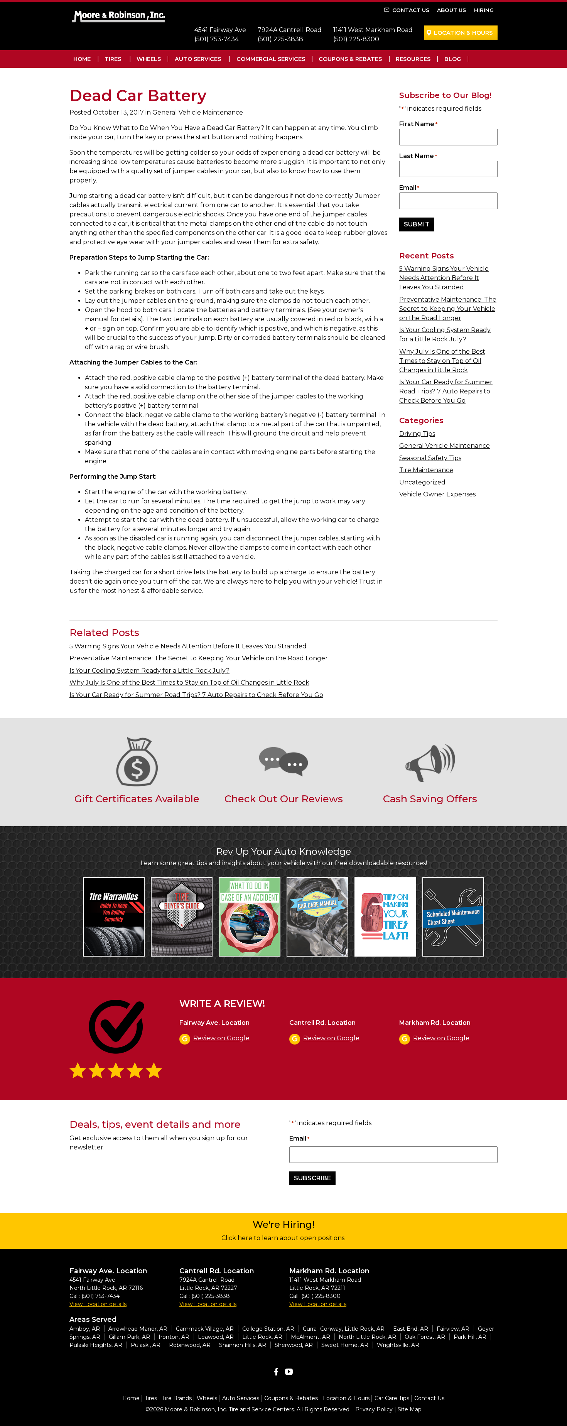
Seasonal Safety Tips (430, 458)
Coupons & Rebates (350, 59)
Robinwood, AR (190, 1345)
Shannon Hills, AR (242, 1345)
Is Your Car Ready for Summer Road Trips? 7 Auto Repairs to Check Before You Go (446, 391)
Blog (452, 59)
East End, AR (410, 1328)
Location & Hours (463, 32)
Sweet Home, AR (344, 1345)
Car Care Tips (392, 1398)
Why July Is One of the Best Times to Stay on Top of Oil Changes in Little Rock (442, 361)
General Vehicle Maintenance (444, 445)
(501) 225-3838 (280, 39)
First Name (418, 124)
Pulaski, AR (145, 1345)
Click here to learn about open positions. (283, 1238)
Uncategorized (422, 482)
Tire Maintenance (426, 470)
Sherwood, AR (294, 1345)
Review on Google (221, 1038)
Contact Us (410, 10)
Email (409, 187)
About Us (451, 10)
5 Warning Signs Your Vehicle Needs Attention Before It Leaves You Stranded (444, 278)
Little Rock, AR (262, 1336)
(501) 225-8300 (356, 39)
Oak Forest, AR (425, 1336)
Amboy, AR (84, 1328)
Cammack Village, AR (205, 1328)
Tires (113, 59)
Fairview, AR (453, 1328)
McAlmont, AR (310, 1336)
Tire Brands (177, 1398)
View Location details (98, 1304)
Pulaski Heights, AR (95, 1345)
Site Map (410, 1409)
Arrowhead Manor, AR (137, 1328)
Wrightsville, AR (398, 1345)
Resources (413, 59)
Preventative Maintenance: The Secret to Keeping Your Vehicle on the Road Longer (447, 309)
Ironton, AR (174, 1336)
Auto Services (198, 59)
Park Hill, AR (470, 1336)
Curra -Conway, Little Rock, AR (344, 1328)
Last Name (418, 156)
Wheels (149, 59)
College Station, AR (268, 1328)
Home (82, 59)
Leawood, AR (216, 1336)
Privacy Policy (374, 1409)
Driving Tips (417, 433)
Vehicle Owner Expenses (437, 494)
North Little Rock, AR (367, 1336)
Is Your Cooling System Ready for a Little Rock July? (149, 670)
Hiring (484, 10)
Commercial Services (270, 59)
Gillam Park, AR (129, 1336)
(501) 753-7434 (216, 39)
